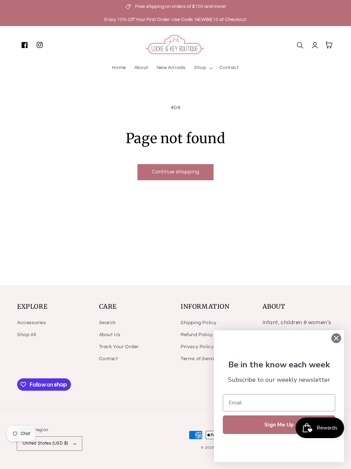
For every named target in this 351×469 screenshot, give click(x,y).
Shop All (26, 334)
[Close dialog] (336, 338)
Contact (108, 358)
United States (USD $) (45, 443)
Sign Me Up (279, 424)
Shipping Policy (199, 322)
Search (107, 322)
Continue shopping (175, 171)
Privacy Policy (197, 346)
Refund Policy (197, 334)
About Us (110, 334)
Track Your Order (119, 346)
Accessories (31, 322)
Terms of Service (200, 358)
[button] (202, 67)
